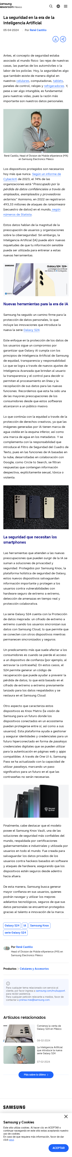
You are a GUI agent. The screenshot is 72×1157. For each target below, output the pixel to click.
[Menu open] (66, 6)
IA (24, 925)
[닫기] (66, 1116)
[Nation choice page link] (58, 6)
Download (56, 39)
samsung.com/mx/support (50, 990)
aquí (11, 1139)
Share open (63, 39)
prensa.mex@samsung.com (34, 1000)
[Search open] (51, 6)
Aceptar (59, 1148)
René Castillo (38, 30)
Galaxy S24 (31, 330)
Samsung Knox (39, 925)
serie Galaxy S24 (15, 932)
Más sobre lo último (35, 1074)
